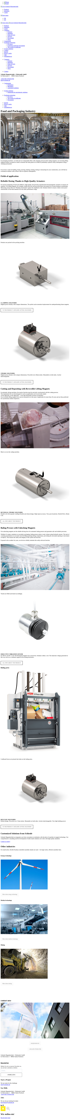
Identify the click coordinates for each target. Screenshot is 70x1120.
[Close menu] (5, 22)
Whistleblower (8, 56)
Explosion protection (9, 42)
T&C (5, 55)
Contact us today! (5, 841)
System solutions (8, 48)
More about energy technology (9, 894)
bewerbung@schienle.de (7, 1102)
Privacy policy (8, 53)
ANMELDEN (11, 1074)
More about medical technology (10, 939)
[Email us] (6, 3)
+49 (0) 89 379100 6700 (7, 79)
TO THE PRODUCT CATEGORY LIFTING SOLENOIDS (16, 310)
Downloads (11, 38)
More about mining (7, 983)
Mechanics (10, 86)
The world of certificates (14, 47)
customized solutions (13, 88)
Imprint (6, 52)
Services (10, 36)
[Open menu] (4, 15)
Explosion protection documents (16, 45)
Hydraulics (10, 85)
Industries (6, 11)
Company (6, 30)
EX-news (10, 44)
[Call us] (6, 2)
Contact (6, 50)
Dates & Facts (11, 35)
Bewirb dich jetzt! (5, 1118)
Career (6, 12)
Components (7, 41)
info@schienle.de (5, 80)
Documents (11, 100)
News (9, 39)
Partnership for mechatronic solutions (17, 92)
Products (6, 9)
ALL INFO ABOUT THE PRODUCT (11, 521)
